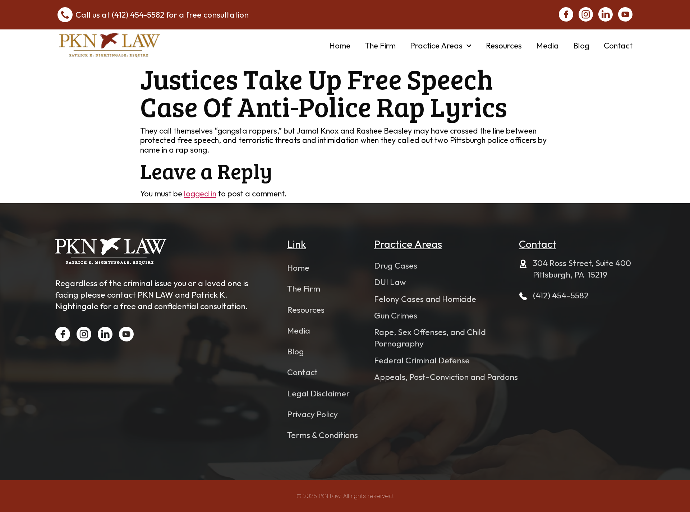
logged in (200, 193)
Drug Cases (395, 265)
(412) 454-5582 (138, 14)
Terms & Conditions (322, 435)
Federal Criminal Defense (422, 360)
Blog (581, 46)
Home (339, 46)
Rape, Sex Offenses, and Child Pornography (430, 338)
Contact (618, 46)
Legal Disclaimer (318, 393)
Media (547, 46)
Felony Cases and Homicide (425, 299)
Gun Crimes (395, 315)
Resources (504, 46)
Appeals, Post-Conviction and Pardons (446, 377)
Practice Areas (436, 46)
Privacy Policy (312, 414)
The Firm (380, 46)
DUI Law (390, 282)
